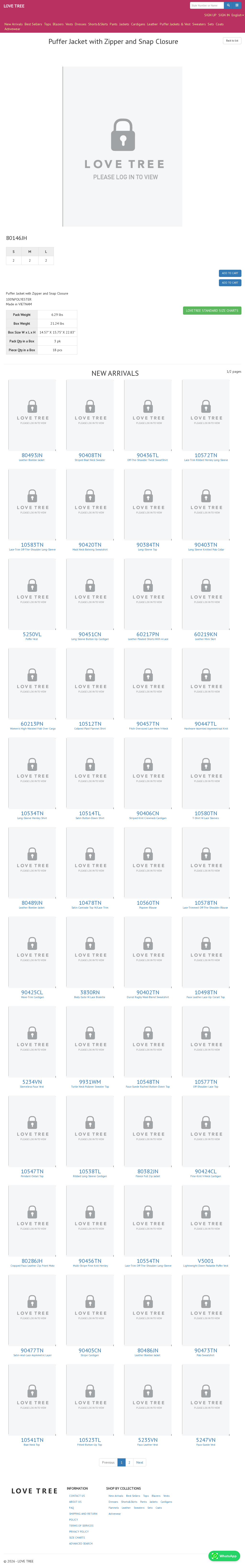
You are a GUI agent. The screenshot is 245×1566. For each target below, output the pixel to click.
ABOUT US (75, 1501)
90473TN (206, 1350)
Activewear (12, 29)
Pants (113, 24)
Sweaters (199, 24)
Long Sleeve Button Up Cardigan (90, 639)
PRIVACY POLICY (79, 1531)
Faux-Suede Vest (205, 1444)
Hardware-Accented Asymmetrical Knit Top (206, 730)
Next (139, 1462)
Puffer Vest (32, 639)
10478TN (90, 902)
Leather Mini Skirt (206, 639)
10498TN (206, 992)
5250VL (32, 634)
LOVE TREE (14, 6)
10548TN (148, 1081)
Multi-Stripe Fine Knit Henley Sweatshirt (90, 1267)
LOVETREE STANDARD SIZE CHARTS (212, 310)
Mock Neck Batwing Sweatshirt (90, 549)
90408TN (90, 455)
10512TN (90, 723)
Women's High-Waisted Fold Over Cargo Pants (32, 730)
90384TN (148, 544)
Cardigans (138, 24)
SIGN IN (224, 15)
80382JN (147, 1171)
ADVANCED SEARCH (81, 1543)
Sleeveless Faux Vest (32, 1086)
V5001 (206, 1260)
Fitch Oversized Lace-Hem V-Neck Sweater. (148, 730)
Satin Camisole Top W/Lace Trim (90, 907)
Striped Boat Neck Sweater (90, 460)
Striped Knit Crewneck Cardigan (148, 818)
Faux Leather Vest (148, 1444)
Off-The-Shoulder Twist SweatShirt (147, 460)
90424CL (206, 1171)
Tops (47, 24)
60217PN (148, 634)
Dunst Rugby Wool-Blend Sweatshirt (148, 997)
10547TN (32, 1171)
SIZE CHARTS (77, 1537)
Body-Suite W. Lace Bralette (90, 997)
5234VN (32, 1081)
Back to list (232, 40)
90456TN (90, 1260)
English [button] (237, 15)
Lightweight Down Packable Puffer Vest (205, 1265)
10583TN (32, 544)
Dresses (80, 24)
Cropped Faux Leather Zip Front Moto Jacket (32, 1267)
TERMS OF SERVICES (81, 1525)
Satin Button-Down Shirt (90, 818)
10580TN (206, 813)
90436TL (148, 455)
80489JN (32, 902)
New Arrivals (116, 1495)
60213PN (32, 723)
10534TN (32, 813)
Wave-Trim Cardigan (32, 997)
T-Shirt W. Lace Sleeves (205, 818)
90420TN (90, 544)
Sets (211, 24)
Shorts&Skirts (98, 24)
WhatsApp (228, 1556)
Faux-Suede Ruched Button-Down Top (148, 1086)
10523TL (90, 1440)
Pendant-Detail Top (32, 1176)
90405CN (90, 1350)
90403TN (206, 544)
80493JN (32, 455)
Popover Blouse (148, 907)
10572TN (206, 455)
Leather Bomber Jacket (32, 460)
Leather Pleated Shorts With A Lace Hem (148, 640)
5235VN (148, 1440)
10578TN (206, 902)
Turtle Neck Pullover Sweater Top (90, 1086)
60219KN (205, 634)
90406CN (148, 813)
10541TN (32, 1440)
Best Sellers (33, 24)
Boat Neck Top (32, 1444)
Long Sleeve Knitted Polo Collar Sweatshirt (206, 551)
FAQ (71, 1507)
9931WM (90, 1081)
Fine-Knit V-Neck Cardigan (205, 1176)
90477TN (32, 1350)
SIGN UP (210, 15)
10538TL (90, 1171)
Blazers (58, 24)
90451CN (90, 634)
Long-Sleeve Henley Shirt (32, 818)
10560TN (148, 902)
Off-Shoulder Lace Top (205, 1086)
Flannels (114, 1507)
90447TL (206, 723)
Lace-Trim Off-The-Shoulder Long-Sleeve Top (32, 551)
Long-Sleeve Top (148, 549)
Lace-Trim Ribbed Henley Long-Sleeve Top (206, 461)
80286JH (32, 1260)
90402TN (148, 992)
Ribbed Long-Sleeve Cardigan (90, 1176)
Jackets (124, 24)
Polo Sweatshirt (206, 1355)
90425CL (32, 992)
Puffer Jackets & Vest (175, 24)
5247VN (206, 1440)
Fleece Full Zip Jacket (148, 1176)
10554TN (148, 1260)
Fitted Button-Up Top (90, 1444)
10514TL (90, 813)
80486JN (147, 1350)
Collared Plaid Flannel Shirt (90, 728)
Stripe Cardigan (90, 1355)
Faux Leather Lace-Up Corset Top (206, 997)
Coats (220, 24)
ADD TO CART (230, 273)
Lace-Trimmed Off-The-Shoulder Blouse (206, 907)
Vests (69, 24)
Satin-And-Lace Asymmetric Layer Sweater (32, 1357)
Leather (152, 24)
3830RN (90, 992)
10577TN (206, 1081)
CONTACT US (77, 1495)
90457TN (148, 723)
